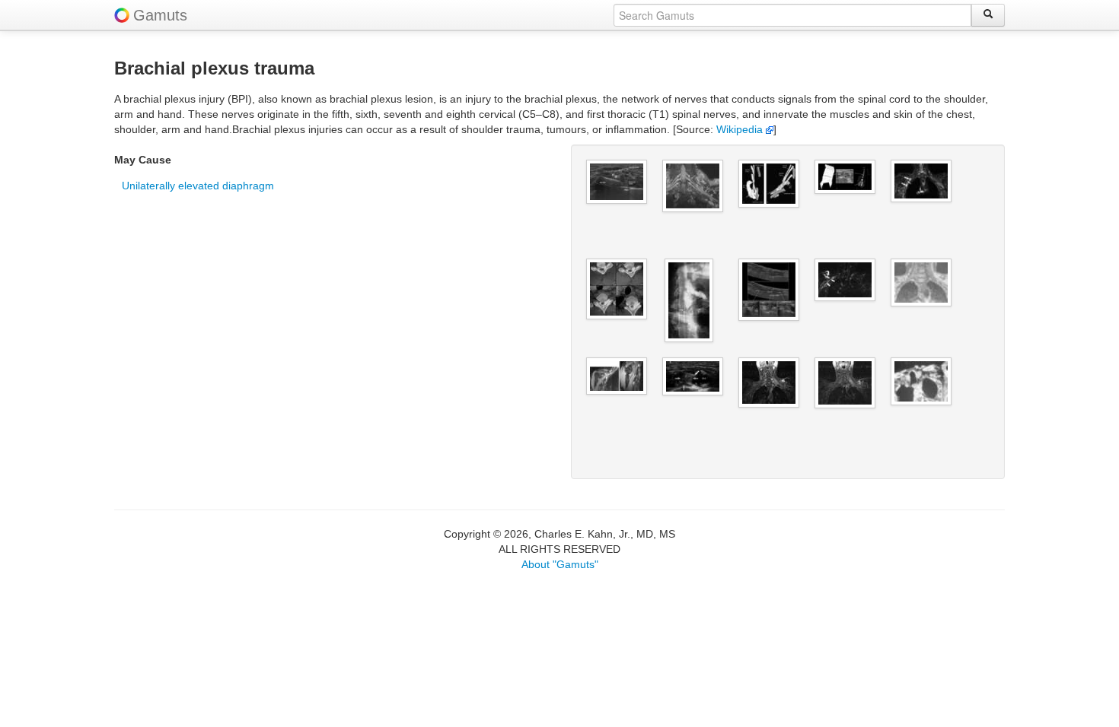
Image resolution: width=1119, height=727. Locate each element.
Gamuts (160, 15)
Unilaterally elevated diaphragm (198, 185)
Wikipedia (741, 129)
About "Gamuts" (559, 564)
